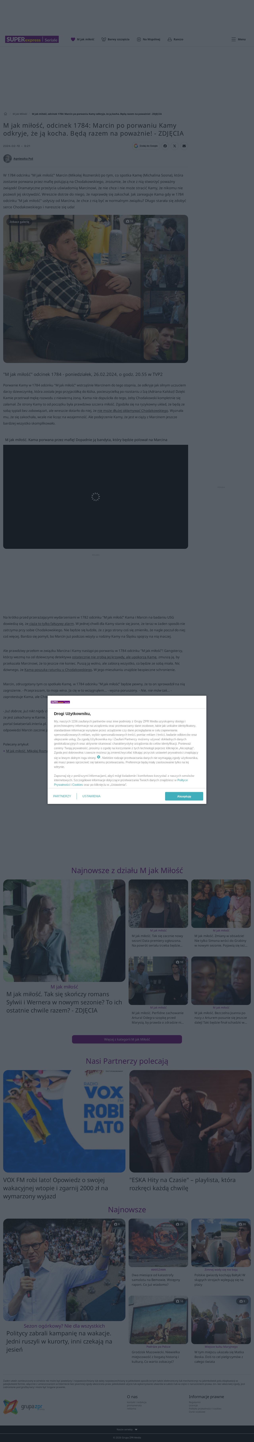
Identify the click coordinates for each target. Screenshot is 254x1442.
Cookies (77, 784)
